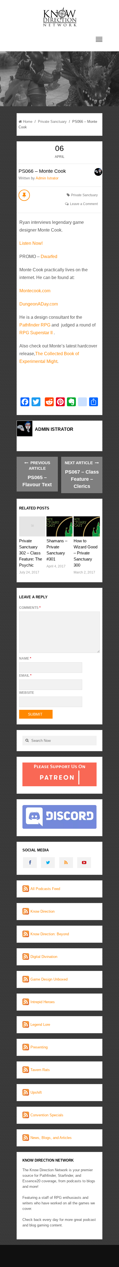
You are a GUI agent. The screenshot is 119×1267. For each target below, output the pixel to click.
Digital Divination (43, 957)
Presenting (39, 1047)
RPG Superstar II (36, 332)
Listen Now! (31, 243)
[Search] (26, 740)
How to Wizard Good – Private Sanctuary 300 (85, 552)
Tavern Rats (40, 1070)
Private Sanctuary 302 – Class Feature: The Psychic (30, 552)
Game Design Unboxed (49, 979)
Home (27, 121)
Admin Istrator (47, 178)
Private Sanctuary (52, 121)
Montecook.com (34, 290)
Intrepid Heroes (42, 1002)
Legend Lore (40, 1024)
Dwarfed (49, 256)
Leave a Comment (84, 204)
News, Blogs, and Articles (51, 1138)
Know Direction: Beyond (49, 934)
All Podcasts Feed (45, 889)
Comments (30, 608)
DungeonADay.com (38, 304)
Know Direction (42, 911)
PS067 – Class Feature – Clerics (82, 479)
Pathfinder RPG (34, 325)
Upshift (36, 1092)
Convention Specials (46, 1115)
